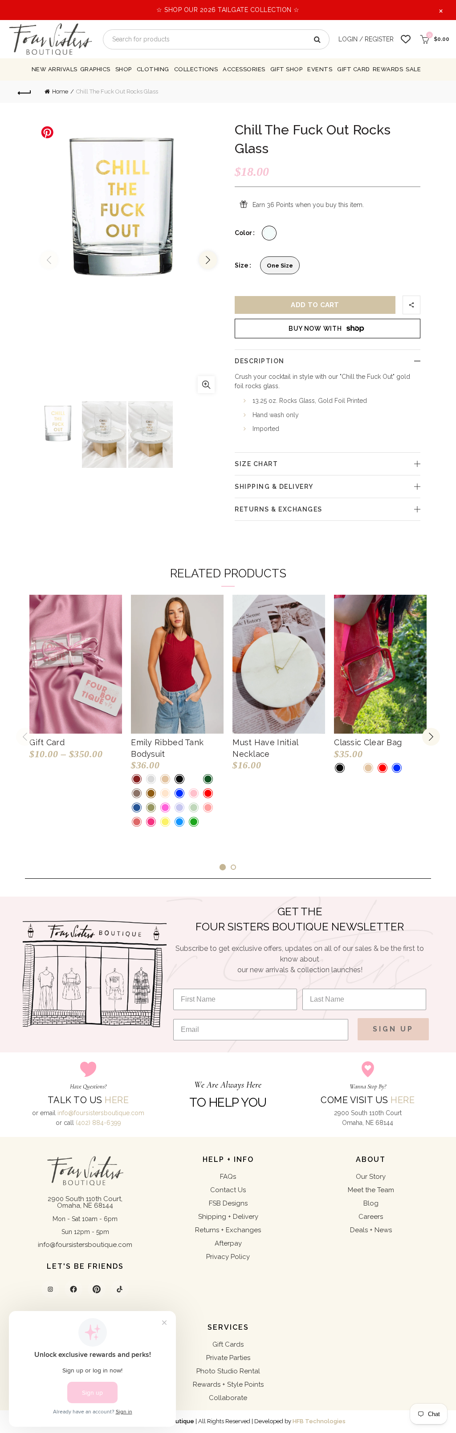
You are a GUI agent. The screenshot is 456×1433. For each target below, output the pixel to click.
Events (319, 69)
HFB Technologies (319, 1421)
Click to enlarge (206, 384)
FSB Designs (228, 1203)
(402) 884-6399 (98, 1122)
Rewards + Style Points (228, 1384)
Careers (370, 1217)
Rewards (388, 69)
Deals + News (371, 1230)
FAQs (228, 1177)
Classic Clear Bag (368, 742)
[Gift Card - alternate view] (75, 664)
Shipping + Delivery (228, 1217)
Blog (371, 1203)
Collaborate (228, 1398)
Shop (123, 69)
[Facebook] (73, 1289)
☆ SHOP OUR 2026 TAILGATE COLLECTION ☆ (228, 9)
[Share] (411, 305)
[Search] (316, 39)
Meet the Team (371, 1190)
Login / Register (366, 39)
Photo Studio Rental (228, 1371)
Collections (196, 69)
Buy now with (315, 328)
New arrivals (54, 69)
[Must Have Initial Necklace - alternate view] (278, 664)
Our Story (371, 1177)
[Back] (25, 92)
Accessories (244, 69)
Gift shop (286, 69)
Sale (413, 69)
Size (241, 265)
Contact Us (228, 1190)
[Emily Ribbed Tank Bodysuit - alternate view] (177, 664)
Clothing (153, 69)
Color (243, 232)
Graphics (95, 69)
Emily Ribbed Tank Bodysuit (167, 748)
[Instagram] (50, 1289)
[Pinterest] (97, 1289)
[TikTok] (120, 1289)
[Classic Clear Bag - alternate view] (380, 664)
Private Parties (228, 1358)
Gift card (353, 69)
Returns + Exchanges (228, 1230)
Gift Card (47, 742)
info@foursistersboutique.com (100, 1112)
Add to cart (315, 305)
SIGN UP (393, 1029)
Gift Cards (228, 1344)
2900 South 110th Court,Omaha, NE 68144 (85, 1202)
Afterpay (228, 1243)
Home (60, 91)
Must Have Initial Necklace (265, 748)
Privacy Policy (228, 1257)
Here (117, 1100)
